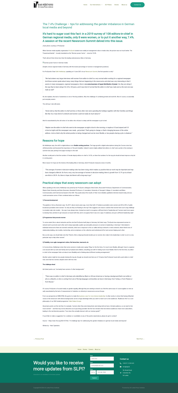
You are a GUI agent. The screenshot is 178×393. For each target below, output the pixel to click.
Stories (116, 5)
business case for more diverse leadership (92, 296)
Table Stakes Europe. (75, 301)
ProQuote (72, 50)
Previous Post (39, 339)
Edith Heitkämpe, (61, 71)
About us (124, 5)
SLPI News (108, 5)
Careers (91, 349)
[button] (101, 4)
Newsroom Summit (91, 71)
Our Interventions (95, 5)
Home (85, 5)
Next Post (140, 339)
